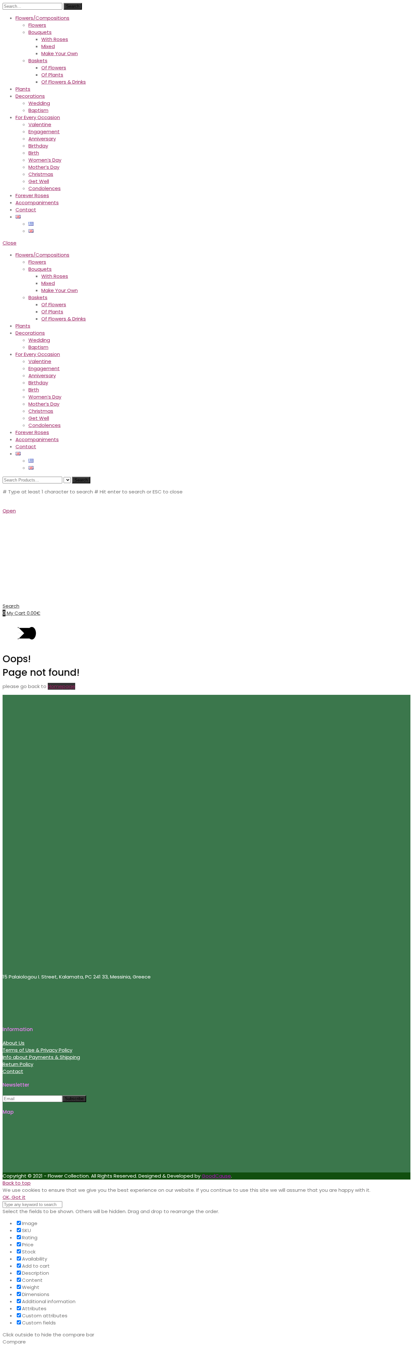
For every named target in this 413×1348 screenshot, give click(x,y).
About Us (14, 1042)
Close (9, 242)
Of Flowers (53, 67)
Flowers (37, 25)
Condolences (44, 188)
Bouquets (40, 32)
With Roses (54, 39)
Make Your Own (59, 53)
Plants (22, 89)
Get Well (38, 181)
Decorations (30, 96)
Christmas (40, 174)
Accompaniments (37, 202)
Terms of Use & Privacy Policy (37, 1050)
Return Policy (18, 1064)
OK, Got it (14, 1197)
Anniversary (42, 138)
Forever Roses (32, 195)
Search (72, 6)
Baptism (38, 110)
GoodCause (216, 1175)
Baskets (37, 60)
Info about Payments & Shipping (41, 1057)
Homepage (61, 686)
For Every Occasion (37, 117)
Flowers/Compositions (42, 18)
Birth (33, 152)
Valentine (39, 124)
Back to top (17, 1183)
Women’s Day (44, 160)
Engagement (44, 131)
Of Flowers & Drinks (63, 81)
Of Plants (52, 74)
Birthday (38, 145)
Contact (25, 209)
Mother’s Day (43, 167)
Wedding (39, 103)
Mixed (48, 46)
